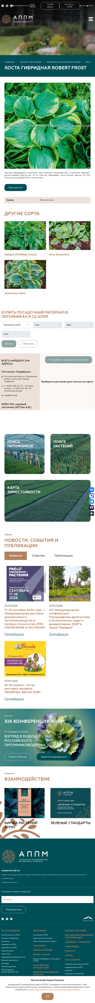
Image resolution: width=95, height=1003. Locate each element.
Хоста (89, 62)
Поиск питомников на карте (45, 941)
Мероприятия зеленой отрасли (46, 973)
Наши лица (6, 954)
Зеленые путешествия (74, 974)
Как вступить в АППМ (10, 935)
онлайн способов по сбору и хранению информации (53, 990)
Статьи (69, 956)
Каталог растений (30, 62)
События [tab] (38, 555)
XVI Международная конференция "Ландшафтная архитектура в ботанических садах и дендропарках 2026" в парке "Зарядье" (69, 619)
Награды (5, 963)
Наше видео (72, 947)
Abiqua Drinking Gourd (20, 254)
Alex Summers (59, 254)
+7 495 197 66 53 (7, 878)
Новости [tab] (15, 555)
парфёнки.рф (10, 395)
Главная (9, 62)
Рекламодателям (8, 966)
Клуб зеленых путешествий (41, 966)
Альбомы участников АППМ (77, 964)
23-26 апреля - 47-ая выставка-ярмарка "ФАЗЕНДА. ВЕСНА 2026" (22, 689)
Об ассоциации (10, 931)
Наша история (7, 951)
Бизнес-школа (41, 955)
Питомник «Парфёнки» (16, 372)
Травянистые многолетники (63, 62)
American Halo (14, 293)
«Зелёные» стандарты (78, 942)
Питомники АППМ (40, 935)
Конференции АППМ (73, 967)
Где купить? (16, 187)
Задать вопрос (33, 5)
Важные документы (9, 960)
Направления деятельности (13, 957)
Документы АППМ (9, 948)
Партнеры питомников (42, 938)
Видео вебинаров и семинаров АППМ (46, 960)
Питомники (39, 931)
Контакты (5, 941)
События (68, 970)
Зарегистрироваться (54, 757)
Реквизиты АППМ (8, 944)
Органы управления (10, 938)
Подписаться (14, 909)
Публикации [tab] (63, 555)
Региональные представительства (9, 971)
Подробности (14, 634)
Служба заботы (50, 5)
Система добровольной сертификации (79, 936)
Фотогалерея (72, 960)
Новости (70, 951)
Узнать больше (18, 757)
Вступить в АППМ (69, 5)
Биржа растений (42, 950)
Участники (39, 946)
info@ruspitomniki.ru (9, 882)
